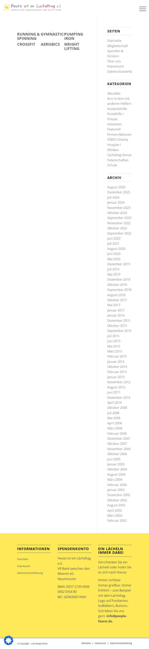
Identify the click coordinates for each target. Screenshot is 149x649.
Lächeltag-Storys (119, 155)
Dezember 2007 (118, 438)
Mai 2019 (113, 274)
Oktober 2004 (117, 469)
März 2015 (114, 351)
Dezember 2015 (118, 320)
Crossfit (26, 44)
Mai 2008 (113, 418)
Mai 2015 (113, 346)
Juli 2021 (113, 243)
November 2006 (119, 449)
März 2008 (114, 428)
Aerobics (50, 44)
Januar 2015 (116, 361)
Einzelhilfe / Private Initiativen (115, 119)
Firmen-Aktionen (119, 134)
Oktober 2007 (117, 443)
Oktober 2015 (117, 326)
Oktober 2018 (117, 285)
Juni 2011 (113, 392)
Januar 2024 (116, 202)
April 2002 (114, 510)
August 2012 (116, 387)
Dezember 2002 (118, 495)
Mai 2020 (113, 259)
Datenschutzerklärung (123, 71)
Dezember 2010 (118, 397)
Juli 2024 (113, 197)
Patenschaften (117, 160)
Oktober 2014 (117, 367)
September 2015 (119, 331)
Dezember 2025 (118, 192)
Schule (112, 165)
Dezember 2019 (118, 264)
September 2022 (119, 233)
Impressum (115, 66)
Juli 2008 (113, 413)
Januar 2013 (116, 377)
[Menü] (140, 8)
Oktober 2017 (117, 300)
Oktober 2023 (117, 213)
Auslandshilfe (117, 109)
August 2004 (116, 474)
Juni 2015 (113, 341)
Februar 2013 (117, 372)
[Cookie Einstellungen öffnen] (8, 644)
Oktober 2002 (117, 500)
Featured (113, 129)
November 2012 (119, 382)
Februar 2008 (117, 433)
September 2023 (119, 218)
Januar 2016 (116, 315)
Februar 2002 (117, 520)
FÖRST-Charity (117, 139)
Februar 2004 (117, 485)
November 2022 (119, 223)
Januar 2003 (116, 490)
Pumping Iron (73, 36)
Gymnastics (53, 34)
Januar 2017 (116, 310)
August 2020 (116, 249)
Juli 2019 (113, 269)
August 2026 (116, 187)
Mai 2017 (113, 305)
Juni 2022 (113, 238)
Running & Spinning (28, 36)
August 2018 (116, 295)
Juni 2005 (113, 459)
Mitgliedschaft (117, 46)
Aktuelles (113, 93)
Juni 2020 (113, 254)
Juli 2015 (113, 336)
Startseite (114, 40)
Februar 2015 (117, 356)
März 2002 (114, 515)
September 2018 (119, 290)
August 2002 (116, 505)
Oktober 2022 (117, 228)
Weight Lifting (71, 46)
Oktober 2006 (117, 454)
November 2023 (119, 208)
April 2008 (114, 423)
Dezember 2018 (118, 279)
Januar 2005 (116, 464)
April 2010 (114, 402)
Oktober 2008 (117, 408)
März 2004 (114, 479)
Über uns (114, 61)
